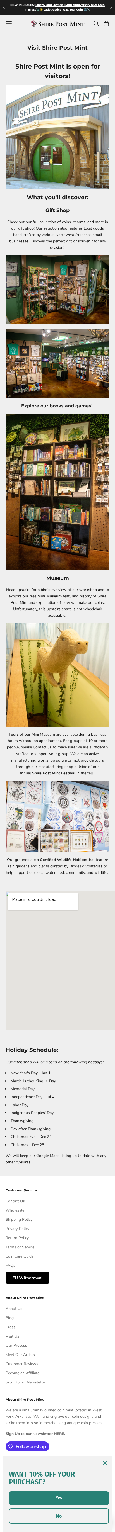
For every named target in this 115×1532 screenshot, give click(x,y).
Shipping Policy (19, 1219)
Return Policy (17, 1238)
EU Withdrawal (27, 1278)
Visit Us (12, 1336)
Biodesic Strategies (86, 866)
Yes (59, 1497)
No (59, 1516)
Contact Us (15, 1201)
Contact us (42, 747)
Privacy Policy (17, 1228)
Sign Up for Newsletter (26, 1382)
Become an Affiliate (22, 1373)
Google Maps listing (53, 1155)
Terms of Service (20, 1247)
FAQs (10, 1265)
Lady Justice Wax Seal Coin (64, 9)
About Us (14, 1308)
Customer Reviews (22, 1363)
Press (10, 1327)
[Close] (105, 1463)
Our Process (16, 1345)
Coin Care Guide (19, 1256)
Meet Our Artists (20, 1354)
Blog (10, 1318)
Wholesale (15, 1210)
